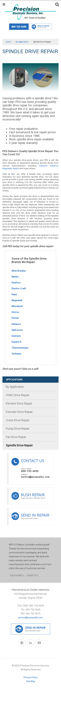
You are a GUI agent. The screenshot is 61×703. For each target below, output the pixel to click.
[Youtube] (39, 643)
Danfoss (16, 282)
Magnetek (7, 168)
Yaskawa (43, 165)
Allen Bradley (19, 270)
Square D (16, 342)
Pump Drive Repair (17, 428)
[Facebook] (22, 643)
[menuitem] (30, 387)
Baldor (16, 168)
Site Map (30, 681)
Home (8, 42)
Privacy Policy (31, 677)
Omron (15, 312)
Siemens (16, 336)
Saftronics (17, 330)
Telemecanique (20, 347)
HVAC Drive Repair (17, 395)
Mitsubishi (17, 306)
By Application (22, 42)
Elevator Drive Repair (19, 403)
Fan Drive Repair (16, 437)
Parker (15, 318)
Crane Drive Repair (17, 420)
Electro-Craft (19, 288)
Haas (14, 294)
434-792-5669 (33, 609)
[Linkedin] (30, 643)
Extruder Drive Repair (19, 412)
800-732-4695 (18, 26)
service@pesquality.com (30, 617)
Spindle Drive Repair (19, 445)
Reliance (54, 165)
